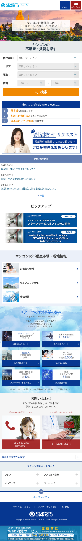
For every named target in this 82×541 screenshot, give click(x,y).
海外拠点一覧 (61, 383)
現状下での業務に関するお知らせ (18, 179)
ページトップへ (41, 497)
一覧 (42, 195)
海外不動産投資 (20, 363)
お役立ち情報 (27, 268)
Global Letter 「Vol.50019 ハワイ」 (19, 169)
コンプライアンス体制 (46, 507)
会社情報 (65, 507)
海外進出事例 (61, 363)
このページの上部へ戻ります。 (41, 491)
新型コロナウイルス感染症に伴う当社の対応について (28, 188)
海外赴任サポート (61, 344)
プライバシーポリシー (22, 507)
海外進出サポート (20, 344)
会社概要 (24, 296)
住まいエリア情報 (29, 282)
